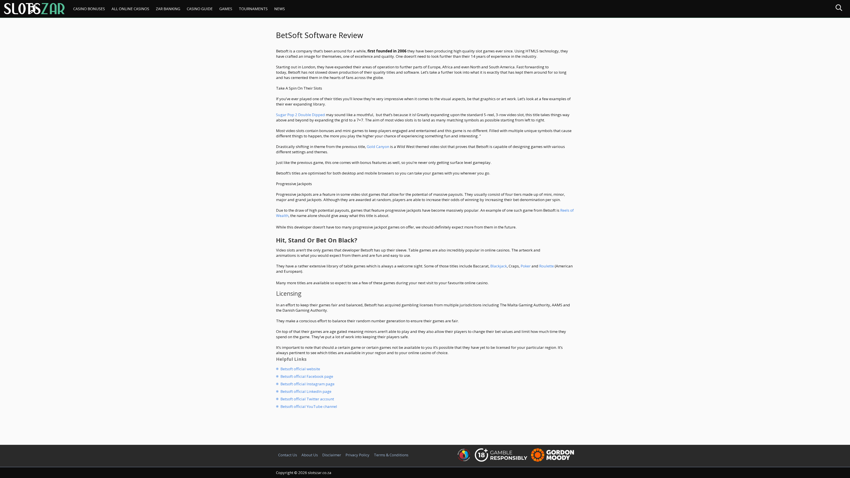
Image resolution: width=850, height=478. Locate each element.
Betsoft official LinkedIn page (305, 391)
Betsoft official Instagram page (307, 383)
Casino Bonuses (89, 8)
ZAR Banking (168, 8)
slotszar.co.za (319, 472)
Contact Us (287, 454)
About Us (309, 454)
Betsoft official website (300, 368)
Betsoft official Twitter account (307, 398)
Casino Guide (200, 8)
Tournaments (253, 8)
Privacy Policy (357, 454)
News (279, 8)
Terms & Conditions (391, 454)
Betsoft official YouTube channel (308, 406)
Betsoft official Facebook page (306, 376)
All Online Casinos (130, 8)
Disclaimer (331, 454)
